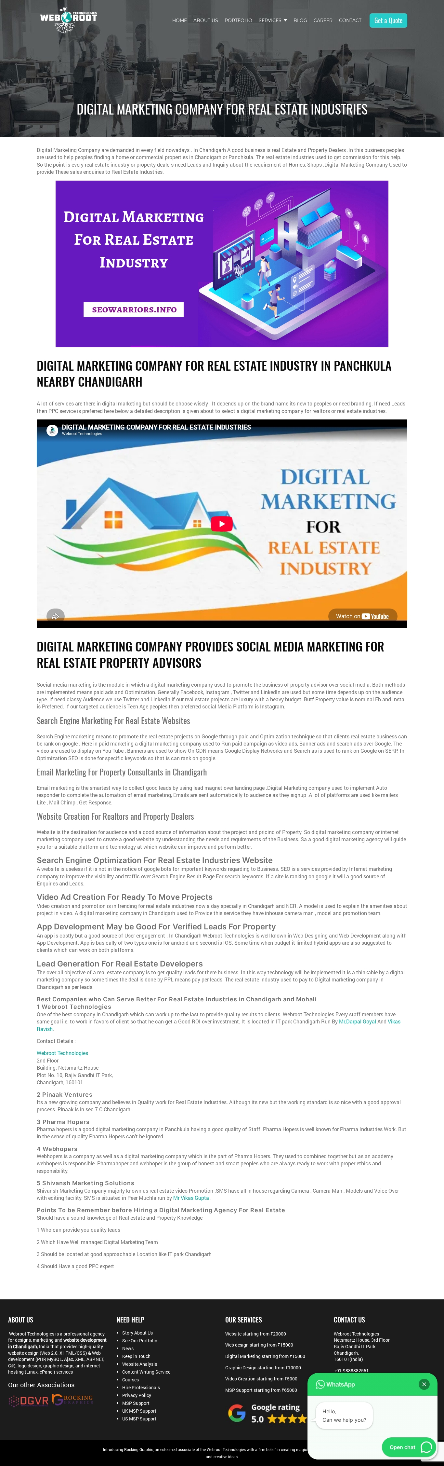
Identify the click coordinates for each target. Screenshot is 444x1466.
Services (270, 20)
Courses (130, 1379)
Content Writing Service (146, 1372)
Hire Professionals (141, 1387)
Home (179, 20)
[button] (424, 1384)
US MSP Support (139, 1419)
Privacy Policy (136, 1395)
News (128, 1348)
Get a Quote (388, 20)
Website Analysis (139, 1364)
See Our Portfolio (139, 1340)
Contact (350, 20)
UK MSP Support (139, 1411)
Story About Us (137, 1333)
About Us (205, 20)
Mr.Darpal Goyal (357, 1021)
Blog (300, 20)
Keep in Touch (136, 1356)
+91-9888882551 (351, 1370)
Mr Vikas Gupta (191, 1197)
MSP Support (136, 1403)
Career (323, 20)
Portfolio (238, 20)
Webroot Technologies (62, 1052)
